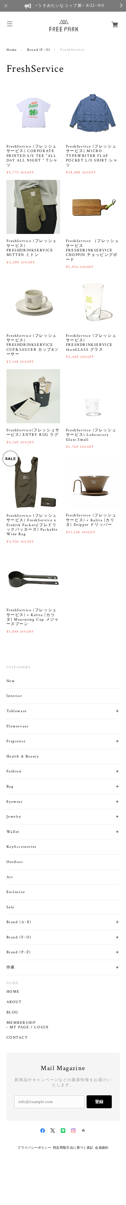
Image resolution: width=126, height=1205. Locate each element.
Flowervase (17, 726)
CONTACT (17, 1037)
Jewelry (13, 816)
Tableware (16, 711)
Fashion (14, 771)
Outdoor (14, 861)
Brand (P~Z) (18, 952)
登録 (99, 1101)
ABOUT (14, 1002)
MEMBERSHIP (21, 1023)
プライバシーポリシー (34, 1147)
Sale (10, 907)
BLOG (12, 1012)
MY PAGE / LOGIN (29, 1027)
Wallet (13, 831)
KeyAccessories (21, 846)
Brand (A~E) (19, 922)
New (10, 681)
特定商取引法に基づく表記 (73, 1147)
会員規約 (102, 1147)
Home (11, 50)
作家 (10, 967)
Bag (10, 786)
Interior (14, 695)
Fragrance (16, 741)
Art (9, 877)
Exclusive (15, 892)
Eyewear (14, 801)
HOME (13, 991)
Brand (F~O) (38, 50)
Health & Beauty (22, 756)
